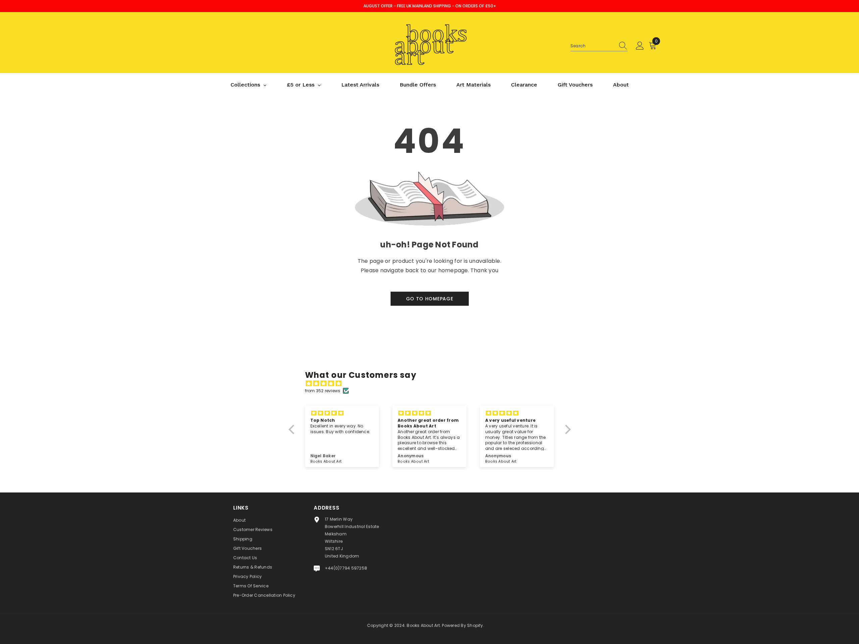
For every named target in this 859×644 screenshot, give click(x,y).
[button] (293, 429)
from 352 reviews (323, 391)
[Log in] (640, 46)
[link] (429, 239)
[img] (433, 383)
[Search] (598, 46)
